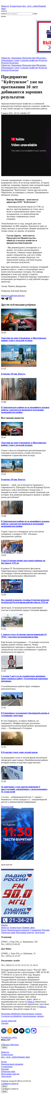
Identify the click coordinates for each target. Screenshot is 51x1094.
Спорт (17, 60)
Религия (5, 63)
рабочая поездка (17, 295)
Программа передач (25, 932)
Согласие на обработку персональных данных (22, 1016)
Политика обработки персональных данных (21, 1014)
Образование (7, 60)
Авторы (4, 1023)
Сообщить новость (9, 1083)
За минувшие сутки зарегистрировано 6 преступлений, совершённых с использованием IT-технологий (24, 789)
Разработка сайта (9, 1037)
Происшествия (29, 58)
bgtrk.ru (31, 1002)
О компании (35, 930)
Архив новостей (8, 1021)
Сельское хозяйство (29, 60)
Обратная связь (8, 932)
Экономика (16, 58)
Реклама (46, 930)
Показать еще (7, 806)
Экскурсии (40, 932)
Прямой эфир (28, 927)
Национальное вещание (18, 930)
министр (5, 295)
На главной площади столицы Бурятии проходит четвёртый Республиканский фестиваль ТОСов (25, 601)
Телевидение (16, 6)
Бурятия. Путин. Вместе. (13, 374)
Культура (43, 60)
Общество (5, 58)
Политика (13, 63)
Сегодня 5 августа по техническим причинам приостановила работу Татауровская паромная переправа (24, 678)
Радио (4, 930)
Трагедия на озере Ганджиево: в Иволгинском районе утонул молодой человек (23, 339)
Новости (5, 6)
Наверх (4, 925)
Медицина (41, 58)
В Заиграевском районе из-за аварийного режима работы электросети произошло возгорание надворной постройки (25, 409)
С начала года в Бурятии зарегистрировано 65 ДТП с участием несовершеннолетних (24, 635)
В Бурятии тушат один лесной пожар (19, 752)
